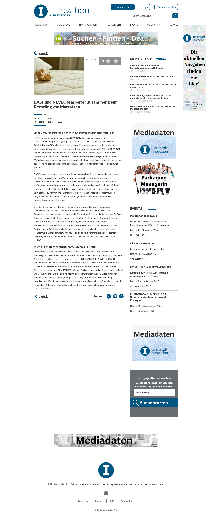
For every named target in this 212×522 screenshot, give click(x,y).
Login (144, 7)
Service (174, 25)
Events (134, 25)
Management (114, 25)
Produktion (41, 25)
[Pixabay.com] (59, 77)
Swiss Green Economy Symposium (150, 267)
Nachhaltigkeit (88, 25)
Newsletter (122, 7)
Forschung (63, 25)
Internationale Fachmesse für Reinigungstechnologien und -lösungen (148, 297)
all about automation (142, 243)
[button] (109, 296)
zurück (43, 53)
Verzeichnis (154, 25)
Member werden (166, 7)
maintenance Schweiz (143, 215)
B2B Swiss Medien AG (61, 484)
